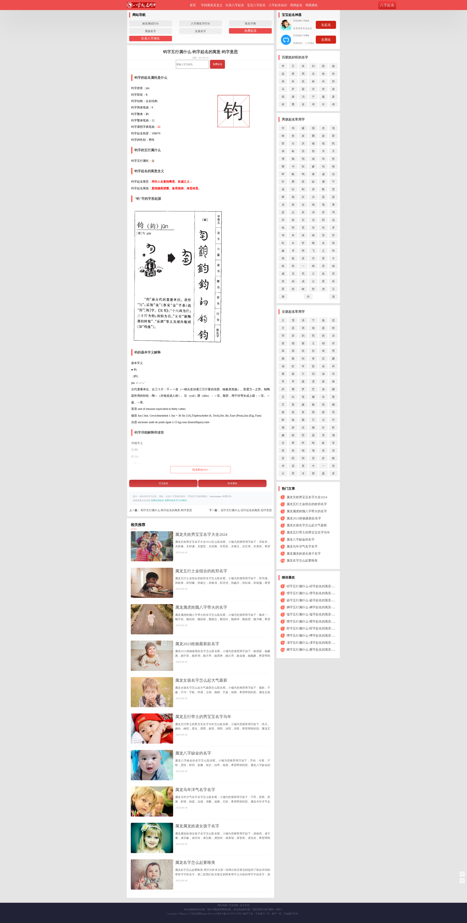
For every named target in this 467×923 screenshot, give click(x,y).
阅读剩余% (200, 469)
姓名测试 (232, 483)
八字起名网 (195, 913)
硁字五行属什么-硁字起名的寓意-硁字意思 (316, 586)
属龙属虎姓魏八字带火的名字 (201, 607)
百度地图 (233, 905)
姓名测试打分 (150, 23)
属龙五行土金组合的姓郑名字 (201, 571)
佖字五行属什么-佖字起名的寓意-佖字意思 (316, 600)
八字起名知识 (278, 5)
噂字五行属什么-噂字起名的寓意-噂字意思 (316, 635)
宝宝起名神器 (292, 15)
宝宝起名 (163, 483)
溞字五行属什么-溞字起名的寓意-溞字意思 (316, 642)
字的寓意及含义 (212, 5)
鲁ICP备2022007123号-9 (230, 913)
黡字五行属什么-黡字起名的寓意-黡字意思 (316, 649)
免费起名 (250, 30)
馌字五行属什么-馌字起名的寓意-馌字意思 (316, 614)
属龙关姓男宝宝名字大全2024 (201, 534)
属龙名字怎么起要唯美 (195, 862)
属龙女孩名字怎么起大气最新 (201, 680)
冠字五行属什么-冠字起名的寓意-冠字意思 (246, 510)
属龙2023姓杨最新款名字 (197, 643)
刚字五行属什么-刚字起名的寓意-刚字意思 (166, 510)
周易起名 (296, 5)
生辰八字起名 (234, 5)
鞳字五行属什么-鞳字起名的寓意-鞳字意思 (316, 628)
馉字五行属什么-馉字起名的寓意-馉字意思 (316, 593)
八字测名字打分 (200, 23)
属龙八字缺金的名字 (193, 753)
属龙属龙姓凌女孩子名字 (197, 826)
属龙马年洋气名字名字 (195, 789)
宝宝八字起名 (256, 5)
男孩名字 (150, 31)
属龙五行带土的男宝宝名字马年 (203, 716)
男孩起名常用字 (293, 119)
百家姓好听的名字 (295, 57)
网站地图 (222, 905)
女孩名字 (200, 31)
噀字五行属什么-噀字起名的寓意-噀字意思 (316, 621)
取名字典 (250, 23)
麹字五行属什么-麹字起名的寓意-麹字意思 (316, 607)
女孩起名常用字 (293, 311)
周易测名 (311, 5)
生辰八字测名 (150, 38)
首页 (193, 5)
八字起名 (387, 5)
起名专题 (244, 905)
